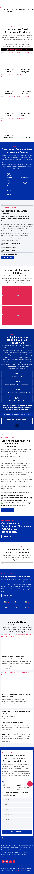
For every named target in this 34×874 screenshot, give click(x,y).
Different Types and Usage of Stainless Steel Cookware (16, 696)
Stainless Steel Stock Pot (9, 93)
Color (9, 186)
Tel (3, 785)
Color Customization (23, 293)
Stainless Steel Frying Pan (25, 71)
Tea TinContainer (25, 137)
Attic (9, 194)
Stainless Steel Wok (9, 71)
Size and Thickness (6, 286)
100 (17, 397)
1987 (17, 373)
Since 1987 (4, 7)
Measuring (25, 178)
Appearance (25, 186)
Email (19, 785)
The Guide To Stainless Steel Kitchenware (12, 723)
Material (9, 178)
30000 (17, 381)
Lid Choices (22, 305)
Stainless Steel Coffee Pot (25, 115)
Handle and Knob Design (9, 308)
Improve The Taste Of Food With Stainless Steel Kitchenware (17, 10)
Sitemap (18, 871)
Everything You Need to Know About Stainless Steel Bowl (15, 734)
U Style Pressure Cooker (25, 93)
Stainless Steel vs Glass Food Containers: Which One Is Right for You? (15, 658)
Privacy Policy (26, 871)
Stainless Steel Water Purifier (9, 137)
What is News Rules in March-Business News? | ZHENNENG (16, 712)
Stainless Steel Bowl (9, 115)
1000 (17, 389)
